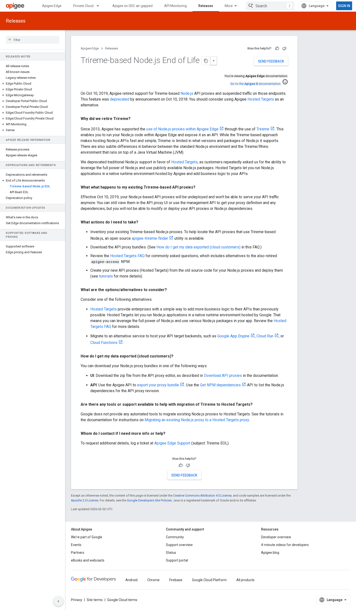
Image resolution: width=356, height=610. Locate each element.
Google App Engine (233, 336)
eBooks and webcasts (87, 560)
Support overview (179, 545)
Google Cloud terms (122, 600)
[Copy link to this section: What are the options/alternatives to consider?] (172, 290)
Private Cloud (83, 6)
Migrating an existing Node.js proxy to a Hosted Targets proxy (197, 420)
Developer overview (276, 537)
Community (175, 537)
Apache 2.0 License (84, 500)
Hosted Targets (261, 99)
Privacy (76, 600)
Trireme (262, 129)
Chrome (153, 580)
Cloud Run (264, 336)
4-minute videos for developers (285, 545)
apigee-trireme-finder (150, 238)
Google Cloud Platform (209, 580)
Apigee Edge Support (172, 443)
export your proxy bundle (158, 385)
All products (245, 580)
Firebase (175, 580)
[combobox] (270, 5)
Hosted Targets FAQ (127, 256)
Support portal (177, 560)
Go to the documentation (255, 84)
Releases (205, 6)
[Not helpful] (284, 48)
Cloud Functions (103, 342)
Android (131, 580)
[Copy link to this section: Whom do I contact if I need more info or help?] (170, 433)
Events (76, 545)
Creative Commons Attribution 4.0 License (202, 495)
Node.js (186, 93)
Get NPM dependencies (220, 385)
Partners (77, 553)
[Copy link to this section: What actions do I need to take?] (143, 222)
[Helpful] (277, 48)
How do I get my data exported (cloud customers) (198, 247)
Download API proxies (223, 375)
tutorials (106, 276)
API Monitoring (175, 6)
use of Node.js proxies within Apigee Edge (182, 129)
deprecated (119, 99)
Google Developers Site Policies (149, 500)
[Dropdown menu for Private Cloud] (100, 6)
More (229, 6)
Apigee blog (270, 553)
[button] (32, 84)
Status (171, 553)
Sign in (344, 6)
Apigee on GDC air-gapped (132, 6)
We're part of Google (86, 537)
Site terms (95, 600)
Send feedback (271, 61)
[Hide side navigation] (58, 601)
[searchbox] (32, 40)
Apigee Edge (52, 6)
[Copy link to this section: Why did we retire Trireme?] (135, 119)
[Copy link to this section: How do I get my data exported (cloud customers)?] (178, 356)
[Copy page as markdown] (206, 61)
